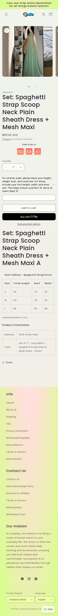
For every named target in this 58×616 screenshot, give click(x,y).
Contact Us (12, 479)
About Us (11, 409)
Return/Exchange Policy (20, 486)
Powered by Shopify (37, 609)
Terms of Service (16, 451)
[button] (6, 14)
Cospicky (23, 609)
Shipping (6, 139)
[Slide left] (22, 86)
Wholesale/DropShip (18, 437)
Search (10, 402)
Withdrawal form (16, 514)
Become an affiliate (17, 493)
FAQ (8, 423)
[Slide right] (35, 86)
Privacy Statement (17, 430)
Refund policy (14, 458)
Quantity (6, 161)
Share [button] (9, 362)
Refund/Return (14, 444)
